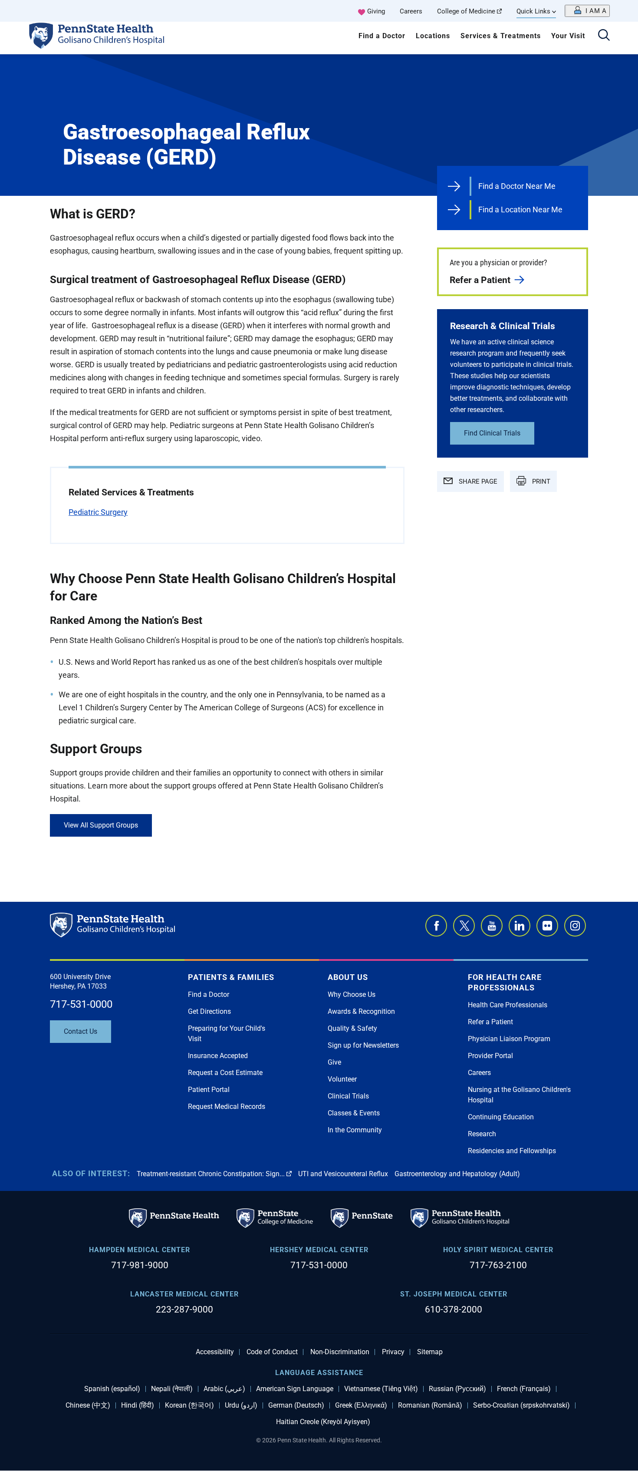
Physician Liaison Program (509, 1039)
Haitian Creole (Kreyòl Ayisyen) (323, 1422)
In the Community (355, 1130)
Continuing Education (501, 1117)
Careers (411, 11)
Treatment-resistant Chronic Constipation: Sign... (211, 1174)
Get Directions (209, 1011)
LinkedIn (519, 926)
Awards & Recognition (361, 1011)
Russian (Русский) (457, 1389)
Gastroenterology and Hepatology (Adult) (457, 1174)
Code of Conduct (272, 1352)
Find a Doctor (381, 36)
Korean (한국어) (189, 1405)
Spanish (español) (112, 1389)
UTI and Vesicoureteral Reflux (343, 1174)
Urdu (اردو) (241, 1405)
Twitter (464, 926)
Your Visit (568, 36)
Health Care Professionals (507, 1005)
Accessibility (215, 1352)
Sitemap (430, 1352)
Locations (433, 36)
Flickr (547, 926)
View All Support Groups (101, 825)
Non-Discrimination (339, 1352)
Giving (376, 11)
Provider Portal (490, 1056)
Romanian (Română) (430, 1405)
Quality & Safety (352, 1028)
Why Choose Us (351, 994)
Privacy (393, 1352)
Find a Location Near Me (520, 209)
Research (482, 1134)
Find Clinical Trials (492, 433)
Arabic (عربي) (224, 1389)
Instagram (575, 926)
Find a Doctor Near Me (517, 186)
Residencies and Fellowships (512, 1151)
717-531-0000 (81, 1004)
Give (334, 1062)
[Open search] (604, 36)
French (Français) (524, 1389)
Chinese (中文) (88, 1405)
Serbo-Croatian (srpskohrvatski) (521, 1405)
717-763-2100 (498, 1265)
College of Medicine (466, 11)
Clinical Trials (348, 1096)
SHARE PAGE (477, 481)
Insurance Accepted (218, 1056)
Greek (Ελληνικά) (361, 1405)
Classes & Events (354, 1113)
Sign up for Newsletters (363, 1045)
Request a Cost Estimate (225, 1073)
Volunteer (342, 1079)
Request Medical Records (226, 1106)
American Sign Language (294, 1389)
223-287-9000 (184, 1309)
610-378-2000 (453, 1309)
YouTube (492, 926)
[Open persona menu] (587, 11)
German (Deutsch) (296, 1405)
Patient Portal (209, 1089)
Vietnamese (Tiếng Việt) (381, 1389)
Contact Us (80, 1031)
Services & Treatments (500, 36)
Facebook (436, 926)
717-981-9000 (139, 1265)
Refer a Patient (480, 280)
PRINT (540, 481)
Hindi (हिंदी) (137, 1405)
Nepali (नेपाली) (172, 1389)
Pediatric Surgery (98, 512)
